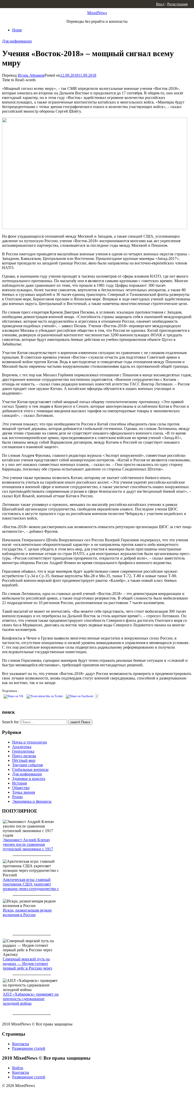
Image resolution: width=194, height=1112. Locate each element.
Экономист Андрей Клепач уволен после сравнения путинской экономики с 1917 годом (28, 847)
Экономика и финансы (32, 801)
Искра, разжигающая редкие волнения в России (27, 912)
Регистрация (177, 4)
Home (17, 30)
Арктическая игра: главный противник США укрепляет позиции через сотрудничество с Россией (31, 886)
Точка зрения (23, 792)
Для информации (17, 41)
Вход (160, 4)
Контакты (20, 1044)
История (19, 783)
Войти (17, 1068)
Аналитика (21, 747)
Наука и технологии (29, 742)
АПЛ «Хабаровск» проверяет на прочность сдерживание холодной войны (31, 998)
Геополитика (23, 751)
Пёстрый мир (23, 760)
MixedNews (97, 13)
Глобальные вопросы (30, 769)
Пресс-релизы (24, 756)
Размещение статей (28, 1048)
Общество (21, 788)
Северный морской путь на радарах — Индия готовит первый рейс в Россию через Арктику (27, 966)
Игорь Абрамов (31, 75)
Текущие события (27, 765)
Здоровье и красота (28, 778)
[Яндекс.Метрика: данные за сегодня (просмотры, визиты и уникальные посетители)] (41, 1094)
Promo (17, 797)
